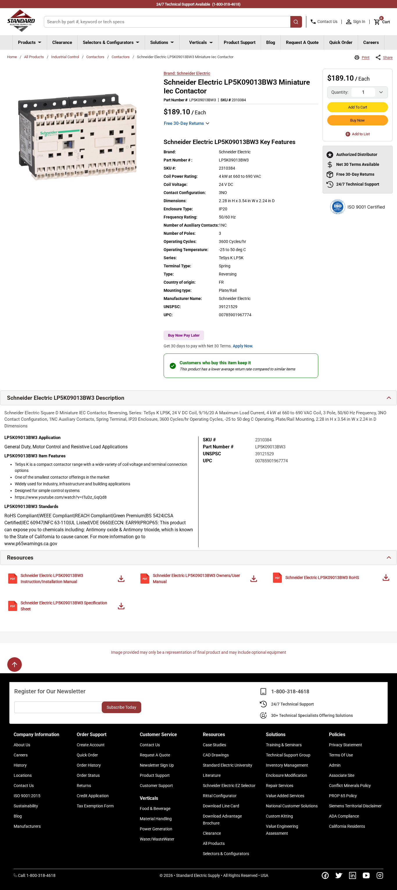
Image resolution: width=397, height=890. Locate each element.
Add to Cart (357, 107)
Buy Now (357, 120)
